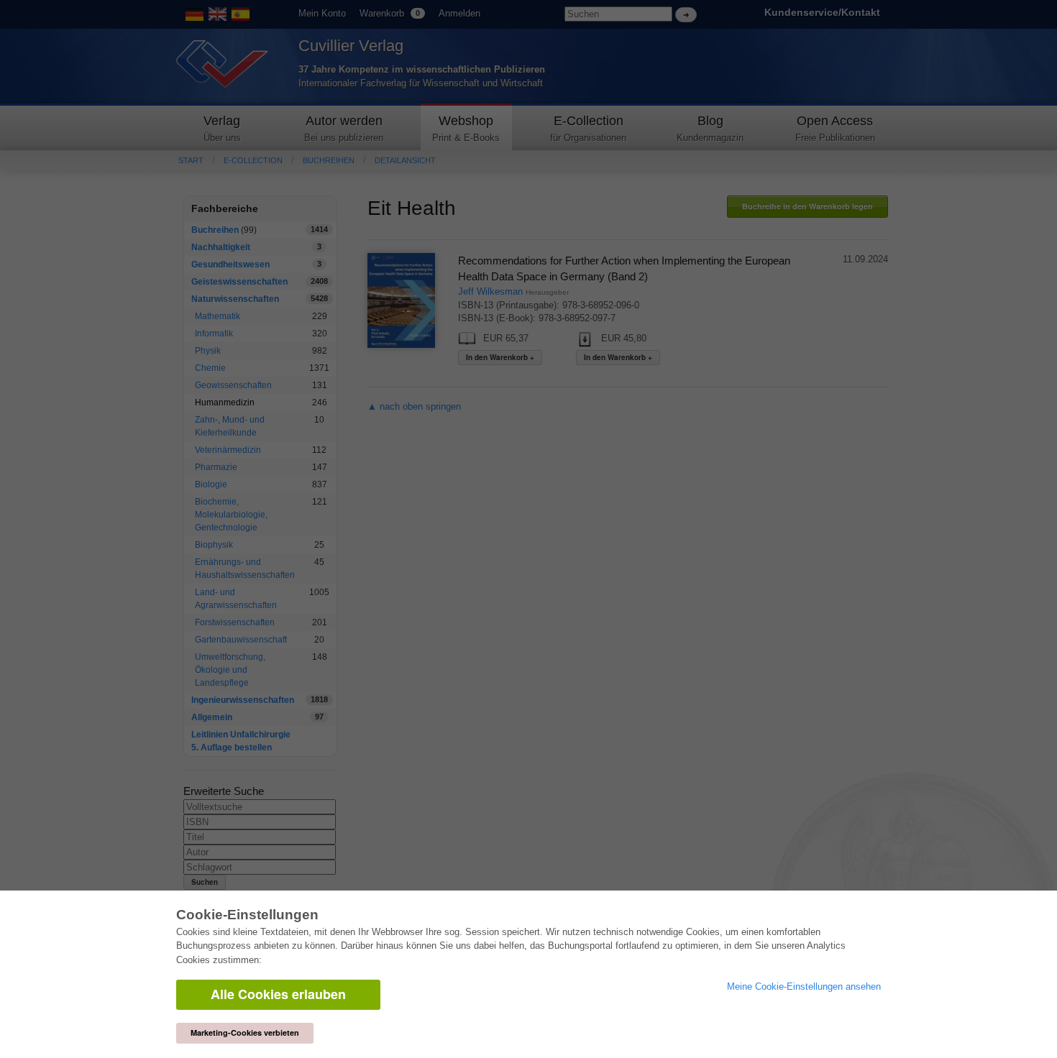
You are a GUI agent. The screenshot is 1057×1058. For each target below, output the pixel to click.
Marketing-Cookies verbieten (245, 1032)
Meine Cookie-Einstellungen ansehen (804, 986)
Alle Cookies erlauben (278, 994)
